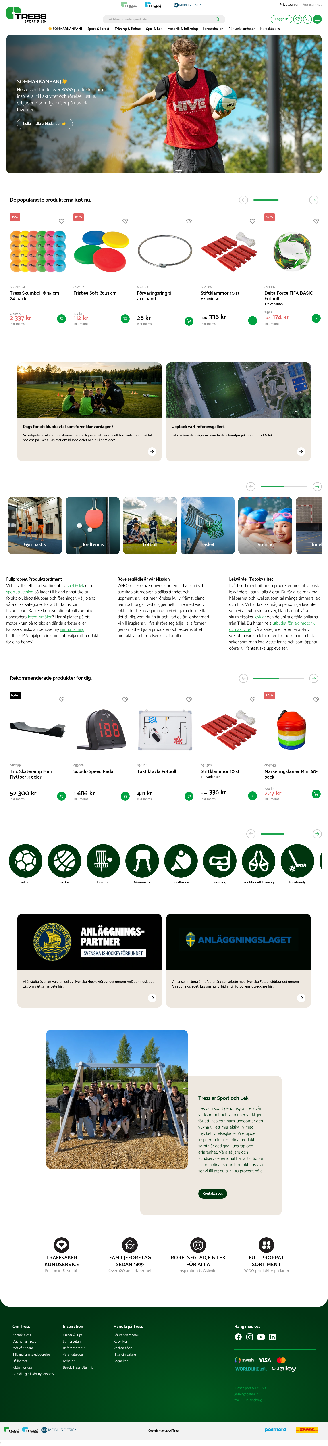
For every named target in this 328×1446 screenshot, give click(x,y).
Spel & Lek (154, 29)
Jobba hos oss (22, 1367)
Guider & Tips (73, 1335)
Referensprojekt (74, 1348)
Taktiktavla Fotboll (156, 772)
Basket (64, 882)
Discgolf (103, 882)
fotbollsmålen (40, 617)
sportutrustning (19, 592)
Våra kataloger (73, 1354)
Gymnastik (142, 882)
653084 (79, 765)
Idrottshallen (213, 29)
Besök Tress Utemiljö (78, 1367)
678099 (15, 765)
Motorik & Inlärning (183, 29)
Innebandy (297, 882)
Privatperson (289, 5)
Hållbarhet (19, 1361)
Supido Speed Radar (94, 772)
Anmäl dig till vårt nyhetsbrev (33, 1374)
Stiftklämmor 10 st (220, 293)
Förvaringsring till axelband (155, 296)
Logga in (281, 19)
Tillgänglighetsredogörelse (31, 1354)
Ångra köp (121, 1361)
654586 (206, 287)
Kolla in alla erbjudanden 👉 (45, 124)
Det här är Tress (24, 1341)
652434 (79, 287)
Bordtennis (181, 882)
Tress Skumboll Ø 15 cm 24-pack (34, 296)
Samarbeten (72, 1341)
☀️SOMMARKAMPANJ (65, 29)
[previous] (243, 200)
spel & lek (75, 586)
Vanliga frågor (123, 1348)
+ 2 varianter (273, 304)
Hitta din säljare (125, 1354)
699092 (270, 287)
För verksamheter (242, 29)
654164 (142, 765)
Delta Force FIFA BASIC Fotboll (288, 296)
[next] (313, 200)
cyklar (260, 617)
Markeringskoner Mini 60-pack (291, 774)
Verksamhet (312, 5)
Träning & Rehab (128, 29)
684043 (270, 765)
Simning (220, 882)
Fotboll (25, 882)
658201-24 (17, 287)
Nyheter (69, 1361)
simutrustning (72, 629)
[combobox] (160, 19)
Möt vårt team (22, 1348)
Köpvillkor (120, 1341)
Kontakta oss (270, 29)
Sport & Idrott (98, 29)
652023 (142, 287)
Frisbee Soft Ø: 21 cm (95, 293)
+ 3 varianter (210, 298)
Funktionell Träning (258, 882)
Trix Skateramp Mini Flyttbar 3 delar (31, 774)
